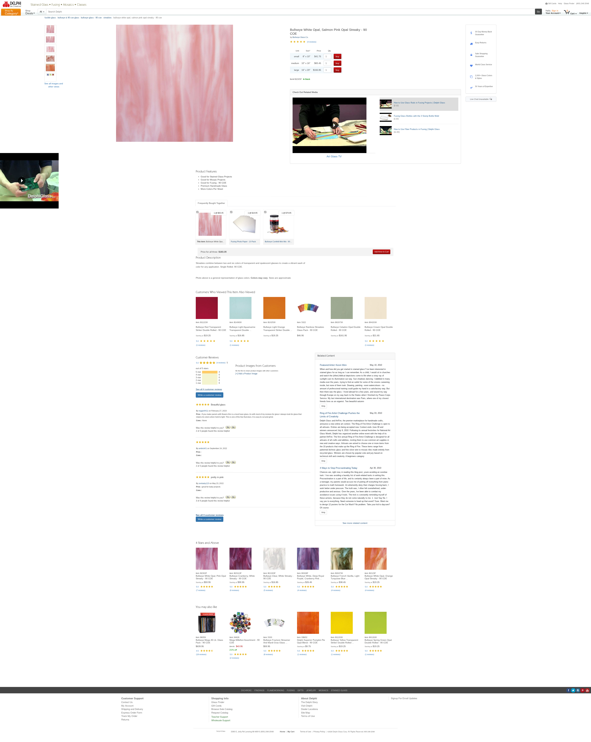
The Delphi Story (309, 702)
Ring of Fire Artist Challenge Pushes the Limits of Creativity (340, 415)
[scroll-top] (586, 733)
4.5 (197, 651)
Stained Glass (39, 5)
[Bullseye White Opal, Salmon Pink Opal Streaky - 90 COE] (50, 29)
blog (323, 406)
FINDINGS (259, 690)
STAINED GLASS (339, 690)
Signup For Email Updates (404, 698)
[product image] (211, 308)
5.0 (197, 341)
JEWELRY (311, 690)
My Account (127, 705)
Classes (81, 5)
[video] (334, 125)
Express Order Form (131, 712)
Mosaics (68, 5)
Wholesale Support (220, 720)
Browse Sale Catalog (221, 709)
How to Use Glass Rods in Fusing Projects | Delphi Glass (419, 103)
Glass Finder (569, 3)
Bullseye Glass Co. (300, 37)
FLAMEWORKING (275, 690)
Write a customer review (209, 395)
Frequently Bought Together (211, 203)
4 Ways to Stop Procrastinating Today (338, 468)
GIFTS (301, 690)
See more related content (355, 523)
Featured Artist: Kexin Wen (333, 365)
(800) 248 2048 (582, 3)
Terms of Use (308, 715)
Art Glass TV (334, 156)
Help (560, 3)
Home (282, 731)
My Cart (290, 731)
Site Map (305, 712)
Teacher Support (219, 716)
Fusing (56, 5)
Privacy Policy (319, 731)
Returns (125, 719)
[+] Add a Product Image (246, 374)
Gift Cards (552, 3)
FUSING (291, 690)
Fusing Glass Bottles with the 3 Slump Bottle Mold (416, 116)
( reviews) (200, 345)
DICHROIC (246, 690)
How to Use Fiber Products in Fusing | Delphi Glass (417, 129)
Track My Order (129, 715)
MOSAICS (323, 690)
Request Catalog (219, 712)
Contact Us (127, 702)
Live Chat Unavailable (480, 99)
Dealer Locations (309, 709)
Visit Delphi (306, 705)
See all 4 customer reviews (209, 389)
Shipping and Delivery (132, 709)
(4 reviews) (311, 42)
